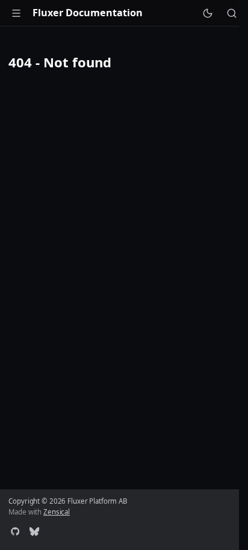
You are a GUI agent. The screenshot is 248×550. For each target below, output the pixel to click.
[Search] (231, 12)
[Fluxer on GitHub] (15, 533)
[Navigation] (16, 12)
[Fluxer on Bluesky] (34, 533)
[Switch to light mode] (207, 12)
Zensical (56, 511)
